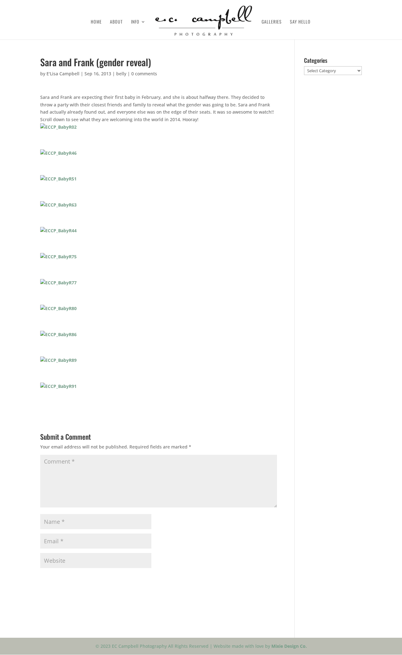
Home (96, 22)
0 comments (144, 74)
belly (121, 74)
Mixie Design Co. (289, 646)
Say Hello (300, 22)
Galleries (272, 22)
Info (135, 22)
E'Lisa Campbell (62, 74)
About (116, 22)
